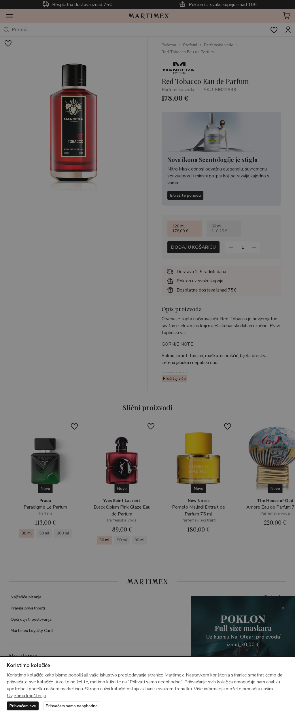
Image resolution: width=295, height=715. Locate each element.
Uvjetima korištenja (26, 696)
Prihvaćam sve (23, 706)
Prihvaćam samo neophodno (72, 706)
